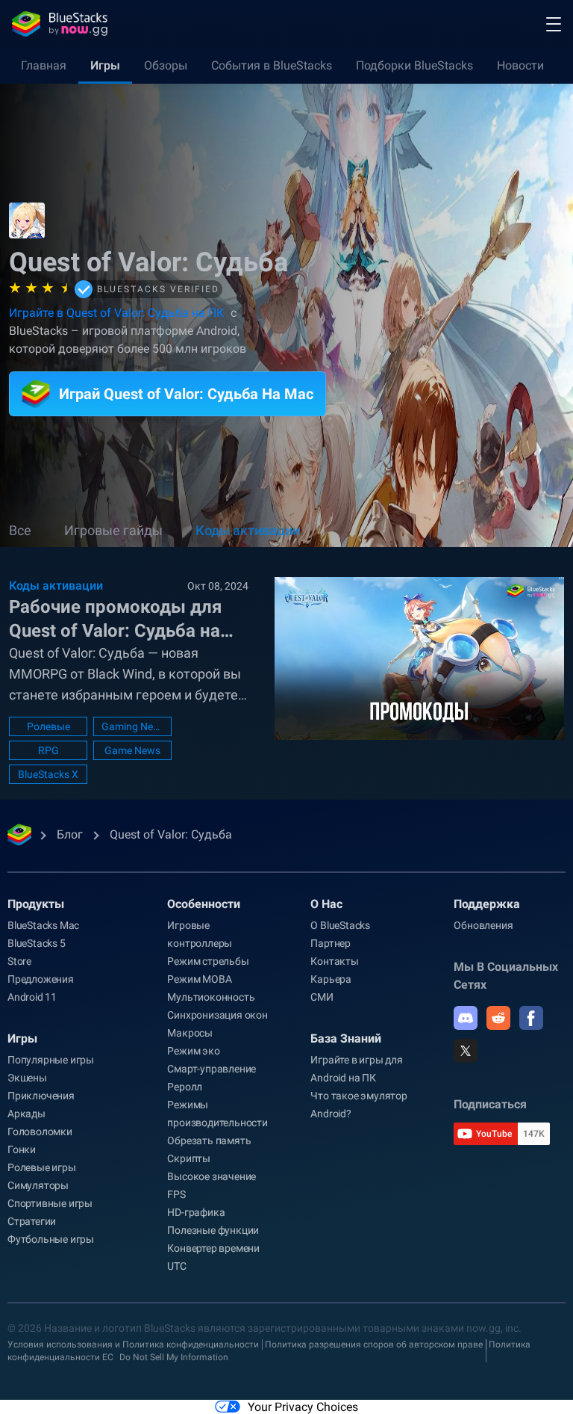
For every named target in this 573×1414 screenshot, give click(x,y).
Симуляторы (38, 1185)
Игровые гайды (113, 530)
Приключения (41, 1096)
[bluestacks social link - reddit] (498, 1018)
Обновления (483, 925)
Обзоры (165, 65)
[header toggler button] (553, 24)
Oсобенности (203, 904)
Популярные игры (50, 1060)
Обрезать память (209, 1140)
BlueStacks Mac (43, 925)
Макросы (190, 1033)
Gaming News (132, 726)
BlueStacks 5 (36, 943)
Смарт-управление (211, 1069)
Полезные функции (213, 1230)
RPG (48, 750)
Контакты (334, 961)
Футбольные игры (50, 1239)
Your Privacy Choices (303, 1407)
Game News (132, 750)
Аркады (26, 1114)
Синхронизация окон (217, 1015)
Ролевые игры (41, 1167)
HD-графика (196, 1212)
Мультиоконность (210, 997)
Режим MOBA (199, 979)
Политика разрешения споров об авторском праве (374, 1344)
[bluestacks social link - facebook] (531, 1018)
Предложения (40, 979)
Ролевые (48, 726)
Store (19, 961)
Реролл (184, 1087)
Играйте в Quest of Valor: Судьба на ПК (116, 313)
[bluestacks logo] (59, 24)
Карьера (330, 979)
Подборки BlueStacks (414, 65)
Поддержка (487, 904)
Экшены (27, 1078)
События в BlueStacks (271, 65)
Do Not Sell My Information (173, 1357)
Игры (105, 65)
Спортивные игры (50, 1203)
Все (20, 530)
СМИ (321, 997)
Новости (520, 65)
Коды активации (247, 530)
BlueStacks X (48, 774)
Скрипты (188, 1158)
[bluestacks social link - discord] (466, 1018)
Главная (43, 65)
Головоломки (39, 1131)
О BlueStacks (340, 925)
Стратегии (31, 1221)
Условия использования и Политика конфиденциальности (133, 1344)
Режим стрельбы (207, 961)
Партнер (330, 943)
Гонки (21, 1149)
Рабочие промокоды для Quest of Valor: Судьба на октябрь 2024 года (115, 619)
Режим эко (193, 1051)
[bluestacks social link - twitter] (466, 1051)
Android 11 (32, 997)
